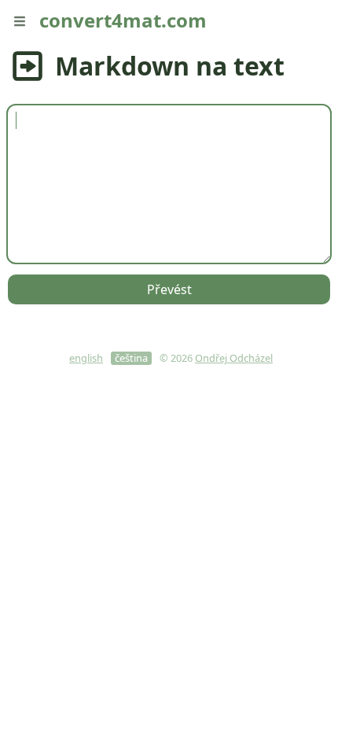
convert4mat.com (123, 20)
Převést (169, 289)
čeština (131, 358)
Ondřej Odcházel (234, 358)
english (86, 358)
